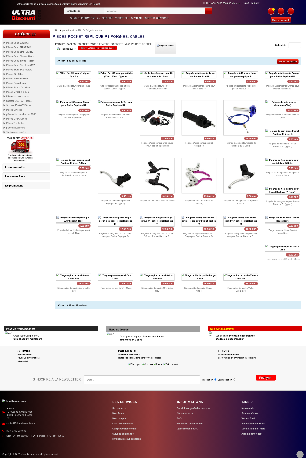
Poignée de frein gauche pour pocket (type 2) (241, 202)
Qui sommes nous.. (187, 428)
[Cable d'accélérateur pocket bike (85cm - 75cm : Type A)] (115, 74)
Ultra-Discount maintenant (27, 338)
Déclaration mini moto (253, 428)
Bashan (95, 18)
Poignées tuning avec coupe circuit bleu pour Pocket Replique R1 (115, 235)
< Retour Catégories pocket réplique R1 (97, 47)
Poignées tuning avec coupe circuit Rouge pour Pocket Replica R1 (199, 235)
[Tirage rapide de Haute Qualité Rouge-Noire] (282, 218)
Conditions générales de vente (193, 408)
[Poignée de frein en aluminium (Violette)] (199, 175)
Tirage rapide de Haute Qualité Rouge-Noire (283, 231)
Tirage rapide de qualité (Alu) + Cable (282, 259)
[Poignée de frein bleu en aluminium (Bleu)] (282, 103)
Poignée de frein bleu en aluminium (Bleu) (282, 116)
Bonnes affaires (250, 413)
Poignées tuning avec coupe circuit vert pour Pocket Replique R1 (241, 235)
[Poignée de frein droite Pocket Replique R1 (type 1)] (282, 132)
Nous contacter (185, 413)
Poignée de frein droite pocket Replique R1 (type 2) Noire (73, 174)
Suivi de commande (123, 433)
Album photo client (251, 433)
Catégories (25, 34)
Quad (73, 18)
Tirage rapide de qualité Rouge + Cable (199, 289)
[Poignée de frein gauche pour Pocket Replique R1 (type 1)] (282, 189)
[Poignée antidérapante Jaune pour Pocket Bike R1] (199, 74)
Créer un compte (280, 19)
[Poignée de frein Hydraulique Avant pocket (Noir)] (73, 218)
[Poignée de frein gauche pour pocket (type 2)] (240, 175)
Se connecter (119, 408)
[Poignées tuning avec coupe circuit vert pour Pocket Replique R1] (240, 220)
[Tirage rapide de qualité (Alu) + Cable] (282, 247)
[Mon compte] (281, 12)
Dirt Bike (107, 18)
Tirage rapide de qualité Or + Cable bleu (157, 289)
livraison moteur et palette (126, 438)
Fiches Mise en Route (253, 423)
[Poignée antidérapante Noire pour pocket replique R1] (240, 74)
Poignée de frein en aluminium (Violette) (199, 202)
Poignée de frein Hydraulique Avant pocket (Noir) (73, 231)
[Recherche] (208, 10)
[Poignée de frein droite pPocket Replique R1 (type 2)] (115, 175)
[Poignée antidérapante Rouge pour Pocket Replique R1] (73, 103)
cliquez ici (23, 360)
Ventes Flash (248, 418)
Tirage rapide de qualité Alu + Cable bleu (73, 289)
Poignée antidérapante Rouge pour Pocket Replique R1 (73, 116)
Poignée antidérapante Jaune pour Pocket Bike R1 (199, 87)
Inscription (207, 379)
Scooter (149, 18)
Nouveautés (248, 408)
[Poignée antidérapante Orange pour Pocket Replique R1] (282, 74)
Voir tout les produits (287, 61)
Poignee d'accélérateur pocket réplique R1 (199, 144)
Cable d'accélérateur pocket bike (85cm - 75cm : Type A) (115, 87)
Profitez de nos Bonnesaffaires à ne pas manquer (235, 337)
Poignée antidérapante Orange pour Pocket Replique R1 (282, 87)
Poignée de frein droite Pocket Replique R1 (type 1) (282, 145)
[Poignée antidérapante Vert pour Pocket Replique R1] (115, 103)
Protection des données (190, 423)
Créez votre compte (122, 423)
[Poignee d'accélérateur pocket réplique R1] (199, 117)
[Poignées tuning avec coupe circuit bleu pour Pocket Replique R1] (115, 220)
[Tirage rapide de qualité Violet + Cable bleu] (240, 276)
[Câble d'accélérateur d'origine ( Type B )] (73, 74)
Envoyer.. (266, 377)
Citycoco (162, 18)
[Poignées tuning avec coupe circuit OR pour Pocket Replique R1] (157, 220)
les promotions (14, 185)
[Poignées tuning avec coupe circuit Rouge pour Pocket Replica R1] (199, 220)
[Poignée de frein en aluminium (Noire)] (157, 175)
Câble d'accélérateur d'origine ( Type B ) (73, 87)
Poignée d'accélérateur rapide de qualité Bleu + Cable (241, 144)
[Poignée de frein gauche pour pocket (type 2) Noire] (282, 161)
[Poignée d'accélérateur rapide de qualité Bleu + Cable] (240, 117)
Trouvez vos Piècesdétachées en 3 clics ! (142, 338)
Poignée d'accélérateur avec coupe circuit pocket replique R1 (157, 144)
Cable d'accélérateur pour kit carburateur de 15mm (157, 87)
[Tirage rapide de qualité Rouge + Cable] (199, 276)
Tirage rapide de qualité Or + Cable (115, 287)
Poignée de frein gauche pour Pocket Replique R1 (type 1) (283, 203)
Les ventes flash (15, 176)
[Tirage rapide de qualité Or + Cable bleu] (157, 276)
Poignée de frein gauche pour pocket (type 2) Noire (282, 174)
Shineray (84, 18)
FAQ (179, 418)
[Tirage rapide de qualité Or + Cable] (115, 276)
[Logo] (26, 14)
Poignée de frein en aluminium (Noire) (157, 200)
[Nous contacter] (291, 12)
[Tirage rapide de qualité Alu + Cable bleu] (73, 276)
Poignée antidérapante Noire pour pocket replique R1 (241, 87)
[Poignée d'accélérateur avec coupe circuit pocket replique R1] (157, 117)
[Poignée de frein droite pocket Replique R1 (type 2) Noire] (73, 161)
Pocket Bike (122, 18)
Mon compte (119, 418)
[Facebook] (300, 454)
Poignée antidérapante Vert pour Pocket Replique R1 (115, 116)
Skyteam (136, 18)
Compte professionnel (124, 428)
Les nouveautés (15, 167)
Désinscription (225, 379)
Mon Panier (118, 413)
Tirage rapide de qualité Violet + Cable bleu (240, 289)
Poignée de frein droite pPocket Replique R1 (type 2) (115, 202)
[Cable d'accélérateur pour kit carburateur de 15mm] (157, 74)
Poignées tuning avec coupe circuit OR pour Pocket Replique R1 (157, 235)
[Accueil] (56, 30)
